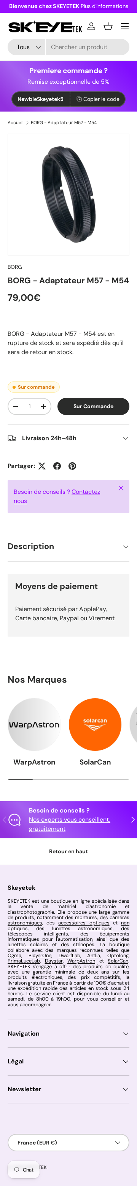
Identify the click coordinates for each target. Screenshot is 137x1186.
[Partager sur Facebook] (57, 466)
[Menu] (124, 26)
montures (86, 917)
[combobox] (68, 47)
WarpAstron (34, 762)
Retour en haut (68, 851)
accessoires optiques (83, 922)
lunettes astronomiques (82, 928)
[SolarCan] (95, 724)
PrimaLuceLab (24, 961)
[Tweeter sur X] (41, 466)
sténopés (83, 944)
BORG (15, 266)
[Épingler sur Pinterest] (72, 466)
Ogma (14, 955)
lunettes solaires (28, 944)
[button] (108, 26)
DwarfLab (69, 955)
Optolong (118, 955)
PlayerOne (40, 955)
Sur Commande (93, 406)
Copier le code (101, 99)
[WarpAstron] (34, 724)
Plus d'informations (104, 6)
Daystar (54, 961)
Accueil (16, 123)
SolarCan (95, 762)
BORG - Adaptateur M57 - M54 (64, 123)
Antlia (93, 955)
